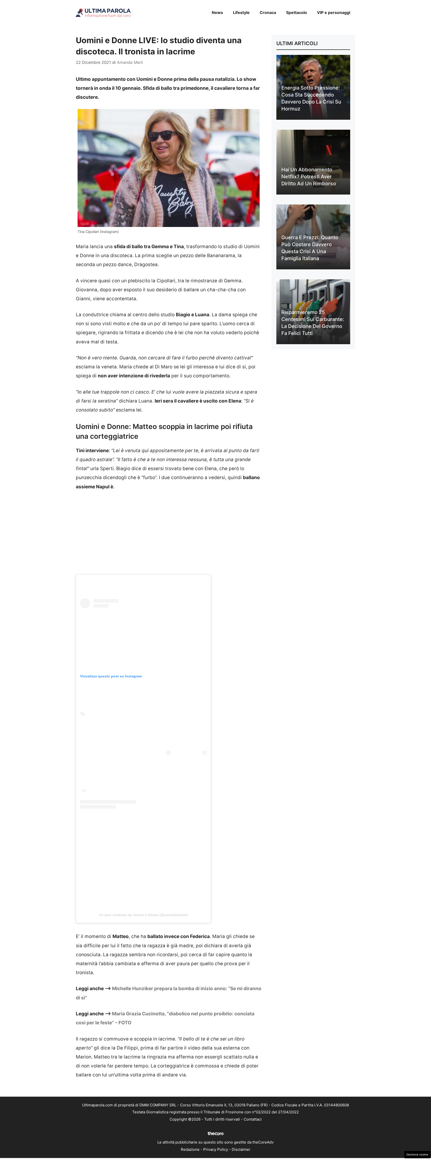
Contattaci (253, 1119)
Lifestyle (241, 12)
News (217, 12)
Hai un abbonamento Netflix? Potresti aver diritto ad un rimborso (308, 177)
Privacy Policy (215, 1149)
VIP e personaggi (333, 12)
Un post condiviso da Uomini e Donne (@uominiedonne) (143, 915)
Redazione (190, 1149)
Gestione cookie (417, 1154)
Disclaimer (241, 1149)
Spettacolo (296, 12)
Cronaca (268, 12)
